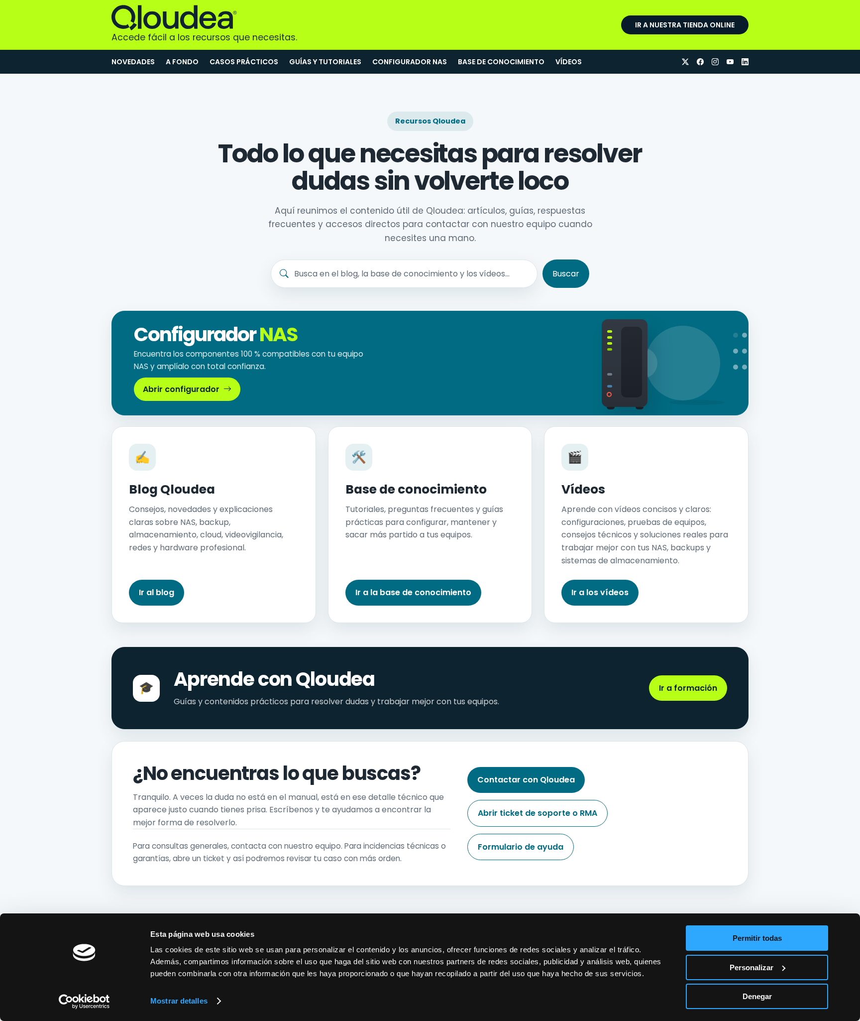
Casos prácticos (244, 61)
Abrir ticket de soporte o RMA (537, 813)
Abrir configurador (181, 389)
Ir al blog (156, 592)
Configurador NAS (409, 61)
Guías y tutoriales (325, 61)
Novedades (133, 61)
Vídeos (568, 61)
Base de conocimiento (501, 61)
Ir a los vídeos (600, 592)
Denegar (757, 996)
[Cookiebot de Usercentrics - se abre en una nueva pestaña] (84, 1001)
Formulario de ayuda (520, 847)
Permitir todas (757, 938)
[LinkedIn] (745, 61)
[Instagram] (715, 61)
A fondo (182, 61)
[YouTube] (730, 61)
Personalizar (751, 967)
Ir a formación (688, 688)
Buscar (565, 273)
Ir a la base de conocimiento (413, 592)
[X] (685, 61)
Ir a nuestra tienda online (685, 25)
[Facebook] (700, 61)
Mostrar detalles (179, 1001)
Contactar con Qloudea (526, 779)
